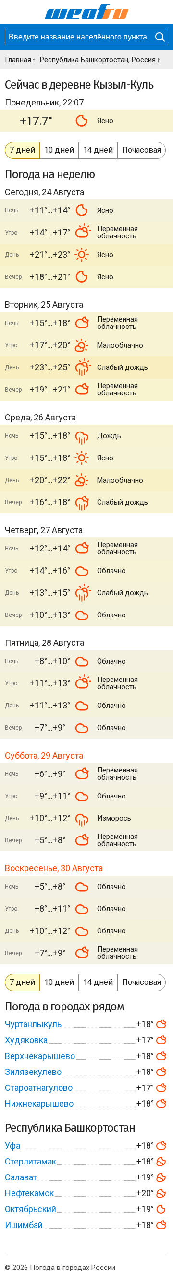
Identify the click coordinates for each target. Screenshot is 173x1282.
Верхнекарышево (40, 1056)
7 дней (22, 150)
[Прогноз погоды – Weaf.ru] (87, 12)
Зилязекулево (33, 1072)
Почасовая (141, 150)
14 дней (98, 150)
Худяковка (26, 1040)
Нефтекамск (29, 1193)
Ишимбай (24, 1225)
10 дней (59, 150)
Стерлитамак (30, 1161)
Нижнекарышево (39, 1104)
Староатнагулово (39, 1088)
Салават (21, 1177)
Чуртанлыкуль (33, 1024)
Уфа (12, 1145)
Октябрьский (30, 1209)
